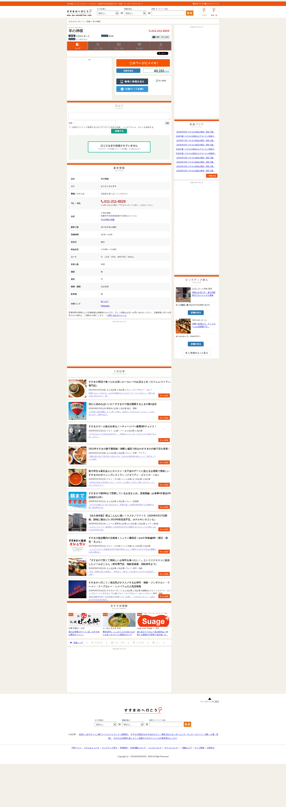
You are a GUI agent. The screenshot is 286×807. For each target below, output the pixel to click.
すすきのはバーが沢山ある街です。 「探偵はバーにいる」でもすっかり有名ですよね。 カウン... (122, 435)
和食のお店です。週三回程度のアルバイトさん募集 (203, 293)
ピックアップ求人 (109, 748)
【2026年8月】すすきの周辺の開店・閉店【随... (195, 132)
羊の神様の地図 (108, 219)
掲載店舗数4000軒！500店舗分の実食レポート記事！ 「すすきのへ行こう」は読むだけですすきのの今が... (122, 598)
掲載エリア (187, 748)
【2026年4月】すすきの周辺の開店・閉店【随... (195, 162)
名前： (71, 123)
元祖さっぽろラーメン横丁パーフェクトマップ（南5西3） (104, 734)
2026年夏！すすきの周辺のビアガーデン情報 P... (195, 136)
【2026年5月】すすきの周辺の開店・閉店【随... (195, 158)
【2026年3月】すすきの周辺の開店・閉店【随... (195, 166)
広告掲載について (138, 748)
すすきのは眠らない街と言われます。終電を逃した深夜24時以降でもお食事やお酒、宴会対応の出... (121, 506)
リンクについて (155, 748)
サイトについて (171, 748)
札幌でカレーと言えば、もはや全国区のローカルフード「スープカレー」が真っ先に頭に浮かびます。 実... (122, 394)
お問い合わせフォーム (117, 315)
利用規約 (124, 748)
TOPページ (76, 748)
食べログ (105, 301)
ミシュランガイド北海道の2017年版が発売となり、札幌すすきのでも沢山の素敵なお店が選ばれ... (122, 550)
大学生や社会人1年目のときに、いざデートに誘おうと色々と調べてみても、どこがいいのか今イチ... (122, 483)
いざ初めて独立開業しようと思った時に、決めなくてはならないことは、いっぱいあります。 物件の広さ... (122, 413)
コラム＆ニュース (91, 748)
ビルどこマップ (212, 4)
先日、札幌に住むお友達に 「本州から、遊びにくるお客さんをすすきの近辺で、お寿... (122, 573)
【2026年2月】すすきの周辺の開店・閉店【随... (195, 171)
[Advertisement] (89, 80)
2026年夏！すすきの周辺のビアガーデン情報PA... (196, 153)
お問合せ (210, 748)
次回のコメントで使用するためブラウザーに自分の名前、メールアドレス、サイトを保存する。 (113, 127)
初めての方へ (200, 4)
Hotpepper (105, 306)
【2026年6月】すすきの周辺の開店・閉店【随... (195, 145)
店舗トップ (77, 45)
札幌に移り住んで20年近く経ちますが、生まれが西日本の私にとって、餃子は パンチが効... (122, 457)
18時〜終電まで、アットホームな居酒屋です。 (204, 325)
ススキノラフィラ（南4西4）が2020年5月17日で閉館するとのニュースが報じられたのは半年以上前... (122, 528)
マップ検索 (199, 748)
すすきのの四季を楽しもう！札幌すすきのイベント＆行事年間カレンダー (145, 738)
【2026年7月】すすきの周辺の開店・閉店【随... (195, 140)
